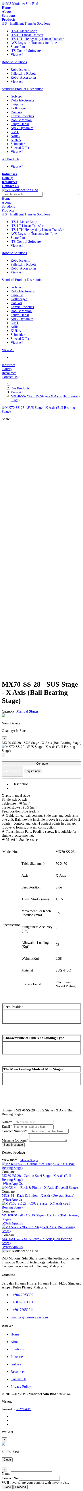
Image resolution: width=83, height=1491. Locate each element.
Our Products (20, 388)
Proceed (20, 1487)
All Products (10, 159)
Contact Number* (14, 1131)
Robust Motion (21, 120)
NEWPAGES (23, 1409)
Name (6, 1473)
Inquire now (33, 771)
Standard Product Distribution (22, 89)
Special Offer (20, 148)
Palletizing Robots (23, 73)
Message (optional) (15, 1140)
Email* (7, 1126)
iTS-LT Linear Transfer (27, 35)
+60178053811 (22, 1310)
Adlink (15, 136)
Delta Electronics (23, 100)
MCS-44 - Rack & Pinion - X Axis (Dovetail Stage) (38, 1195)
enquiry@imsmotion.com (29, 1317)
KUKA (16, 140)
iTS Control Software (26, 50)
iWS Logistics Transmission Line (34, 43)
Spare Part (18, 47)
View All (17, 54)
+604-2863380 (22, 1295)
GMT (15, 132)
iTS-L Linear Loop (24, 31)
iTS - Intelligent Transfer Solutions (26, 23)
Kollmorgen (19, 108)
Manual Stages (29, 1160)
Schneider (18, 144)
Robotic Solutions (14, 62)
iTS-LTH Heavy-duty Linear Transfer (37, 39)
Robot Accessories (24, 77)
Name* (7, 1122)
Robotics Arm (20, 69)
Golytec (16, 96)
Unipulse (17, 104)
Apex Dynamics (22, 128)
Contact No (10, 1478)
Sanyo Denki (20, 124)
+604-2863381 (22, 1302)
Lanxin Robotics (22, 116)
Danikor (16, 112)
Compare (41, 763)
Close (7, 1459)
